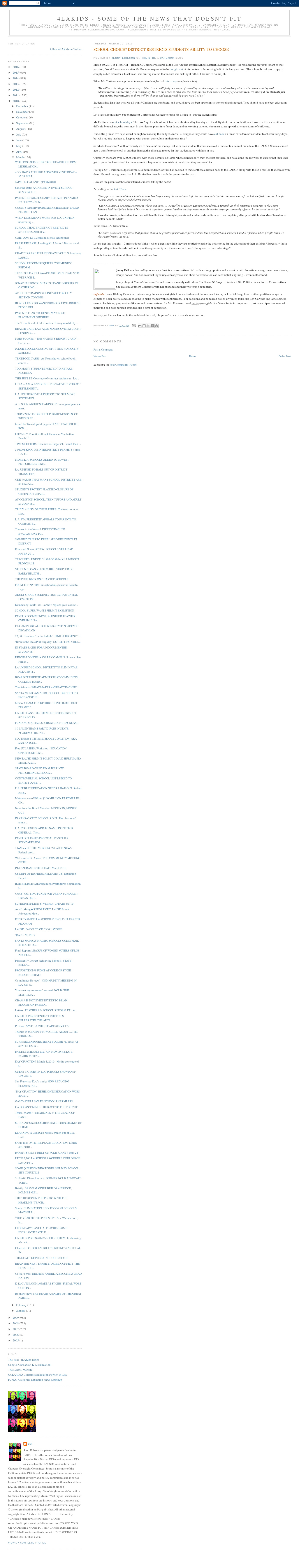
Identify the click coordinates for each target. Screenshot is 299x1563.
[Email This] (140, 326)
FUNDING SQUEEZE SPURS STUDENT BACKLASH (46, 723)
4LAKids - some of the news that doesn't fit (149, 18)
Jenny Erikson (123, 58)
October (21, 117)
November (22, 112)
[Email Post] (134, 325)
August (20, 129)
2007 (16, 1329)
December (22, 106)
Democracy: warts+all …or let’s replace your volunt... (46, 605)
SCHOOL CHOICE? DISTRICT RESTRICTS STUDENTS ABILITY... (41, 230)
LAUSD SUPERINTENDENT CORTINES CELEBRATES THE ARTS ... (39, 1018)
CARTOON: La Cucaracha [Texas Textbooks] (42, 238)
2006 (16, 1335)
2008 (16, 1323)
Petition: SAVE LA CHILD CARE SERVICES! (42, 1026)
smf (30, 1444)
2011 (16, 95)
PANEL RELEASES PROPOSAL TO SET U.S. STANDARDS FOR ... (42, 840)
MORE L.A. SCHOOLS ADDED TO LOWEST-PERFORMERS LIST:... (42, 462)
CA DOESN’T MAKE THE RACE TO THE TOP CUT (46, 1107)
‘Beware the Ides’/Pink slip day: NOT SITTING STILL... (48, 642)
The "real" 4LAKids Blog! (23, 1360)
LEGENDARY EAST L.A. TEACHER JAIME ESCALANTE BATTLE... (41, 1230)
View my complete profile (27, 1543)
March (20, 157)
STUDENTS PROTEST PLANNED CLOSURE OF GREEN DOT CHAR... (44, 491)
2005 (16, 1340)
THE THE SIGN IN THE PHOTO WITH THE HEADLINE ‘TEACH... (41, 1200)
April (19, 151)
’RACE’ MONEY (25, 935)
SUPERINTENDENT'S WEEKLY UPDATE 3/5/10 (44, 904)
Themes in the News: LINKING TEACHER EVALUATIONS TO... (40, 531)
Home (192, 356)
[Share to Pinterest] (156, 326)
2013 (16, 84)
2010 (16, 101)
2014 (16, 78)
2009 (16, 1318)
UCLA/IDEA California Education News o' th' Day (37, 1374)
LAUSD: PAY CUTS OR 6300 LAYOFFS (38, 929)
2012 (16, 90)
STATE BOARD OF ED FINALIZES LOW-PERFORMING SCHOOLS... (39, 770)
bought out (176, 69)
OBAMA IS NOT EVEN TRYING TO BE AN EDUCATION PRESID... (41, 1002)
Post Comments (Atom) (123, 365)
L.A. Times (120, 189)
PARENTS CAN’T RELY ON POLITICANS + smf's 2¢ (46, 1152)
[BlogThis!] (144, 326)
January (21, 1311)
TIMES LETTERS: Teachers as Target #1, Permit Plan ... (48, 444)
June (19, 140)
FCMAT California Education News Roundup (35, 1380)
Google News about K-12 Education (29, 1365)
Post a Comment (103, 349)
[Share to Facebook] (152, 326)
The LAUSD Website (20, 1370)
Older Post (285, 356)
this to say (171, 81)
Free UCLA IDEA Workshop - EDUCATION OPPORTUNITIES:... (41, 750)
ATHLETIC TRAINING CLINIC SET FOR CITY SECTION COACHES (43, 295)
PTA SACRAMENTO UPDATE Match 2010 (40, 868)
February (21, 1305)
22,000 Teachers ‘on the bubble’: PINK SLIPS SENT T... (48, 636)
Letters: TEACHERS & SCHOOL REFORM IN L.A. (45, 1010)
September (22, 123)
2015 (16, 72)
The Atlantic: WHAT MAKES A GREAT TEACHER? (46, 687)
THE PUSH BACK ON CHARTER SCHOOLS (41, 579)
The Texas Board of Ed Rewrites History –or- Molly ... (46, 323)
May (19, 146)
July (19, 134)
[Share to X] (148, 326)
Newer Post (100, 356)
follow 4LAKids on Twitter (66, 49)
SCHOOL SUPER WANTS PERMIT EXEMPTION (44, 610)
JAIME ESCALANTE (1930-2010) (35, 182)
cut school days (122, 122)
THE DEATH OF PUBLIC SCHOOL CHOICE (41, 1258)
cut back (219, 134)
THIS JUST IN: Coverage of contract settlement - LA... (47, 378)
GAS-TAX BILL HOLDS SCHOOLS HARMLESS (44, 1101)
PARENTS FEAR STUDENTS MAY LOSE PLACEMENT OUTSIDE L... (40, 315)
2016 (16, 67)
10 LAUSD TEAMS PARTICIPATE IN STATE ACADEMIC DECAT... (42, 730)
